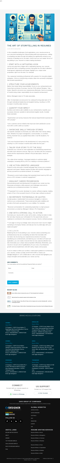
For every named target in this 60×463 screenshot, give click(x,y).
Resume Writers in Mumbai (37, 440)
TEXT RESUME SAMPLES (11, 440)
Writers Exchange (46, 403)
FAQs (6, 449)
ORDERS (7, 438)
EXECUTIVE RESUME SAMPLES (12, 446)
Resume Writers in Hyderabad (38, 447)
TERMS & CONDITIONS (47, 458)
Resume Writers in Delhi (37, 453)
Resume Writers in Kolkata (37, 450)
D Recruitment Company (14, 403)
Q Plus (41, 403)
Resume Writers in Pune (37, 444)
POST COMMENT (13, 282)
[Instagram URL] (20, 421)
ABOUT (7, 435)
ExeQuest (22, 403)
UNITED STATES (34, 409)
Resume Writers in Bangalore (38, 435)
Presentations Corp (35, 403)
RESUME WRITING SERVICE (11, 432)
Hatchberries (37, 458)
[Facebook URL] (7, 421)
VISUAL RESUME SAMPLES (11, 443)
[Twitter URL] (11, 421)
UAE (32, 426)
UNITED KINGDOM (35, 412)
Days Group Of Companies (15, 458)
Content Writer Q (28, 403)
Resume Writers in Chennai (37, 438)
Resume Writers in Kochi (37, 432)
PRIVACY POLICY (27, 460)
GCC (32, 418)
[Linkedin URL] (16, 421)
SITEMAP (35, 460)
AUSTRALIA (33, 415)
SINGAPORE (33, 421)
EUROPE (33, 423)
